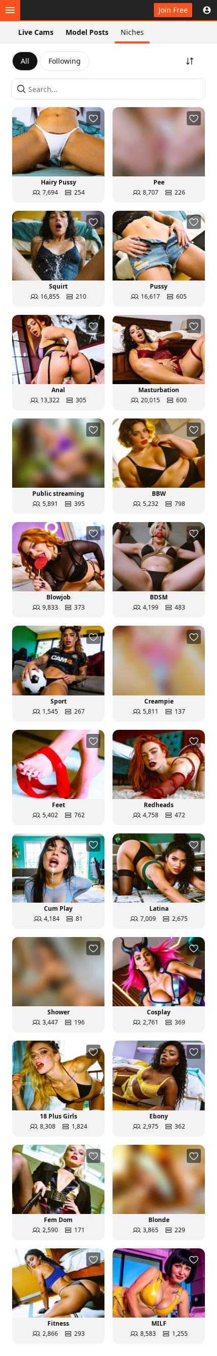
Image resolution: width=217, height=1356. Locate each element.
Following (64, 61)
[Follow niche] (93, 118)
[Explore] (10, 10)
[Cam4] (56, 10)
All (25, 61)
